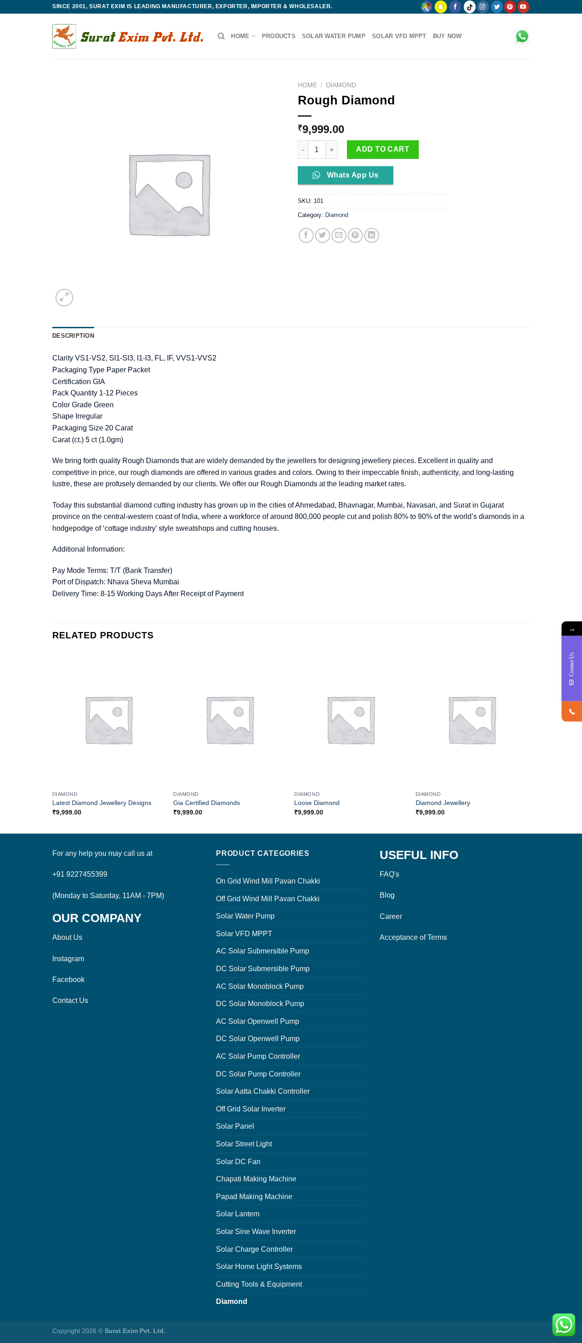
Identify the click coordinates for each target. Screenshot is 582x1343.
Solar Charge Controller (254, 1249)
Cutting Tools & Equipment (259, 1284)
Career (391, 916)
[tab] (73, 336)
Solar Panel (235, 1126)
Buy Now (447, 36)
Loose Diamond (317, 802)
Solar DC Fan (238, 1161)
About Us (67, 937)
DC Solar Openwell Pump (258, 1038)
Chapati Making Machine (256, 1179)
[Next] (527, 742)
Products (279, 36)
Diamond (341, 85)
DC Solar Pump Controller (258, 1074)
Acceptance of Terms (413, 937)
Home (240, 36)
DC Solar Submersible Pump (263, 969)
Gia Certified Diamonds (206, 802)
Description (73, 335)
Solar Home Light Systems (259, 1266)
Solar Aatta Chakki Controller (263, 1091)
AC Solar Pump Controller (258, 1056)
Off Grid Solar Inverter (251, 1109)
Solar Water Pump (334, 36)
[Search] (221, 36)
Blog (387, 895)
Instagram (68, 959)
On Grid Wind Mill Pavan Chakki (268, 881)
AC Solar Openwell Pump (257, 1021)
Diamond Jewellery (443, 802)
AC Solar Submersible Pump (262, 951)
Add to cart (382, 149)
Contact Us (70, 1000)
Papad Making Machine (254, 1196)
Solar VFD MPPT (399, 36)
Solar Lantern (238, 1214)
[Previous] (53, 742)
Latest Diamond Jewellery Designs (101, 802)
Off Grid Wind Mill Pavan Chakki (268, 899)
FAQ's (389, 874)
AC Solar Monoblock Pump (260, 986)
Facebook (68, 979)
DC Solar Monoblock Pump (260, 1003)
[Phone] (572, 711)
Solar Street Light (244, 1144)
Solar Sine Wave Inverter (256, 1231)
